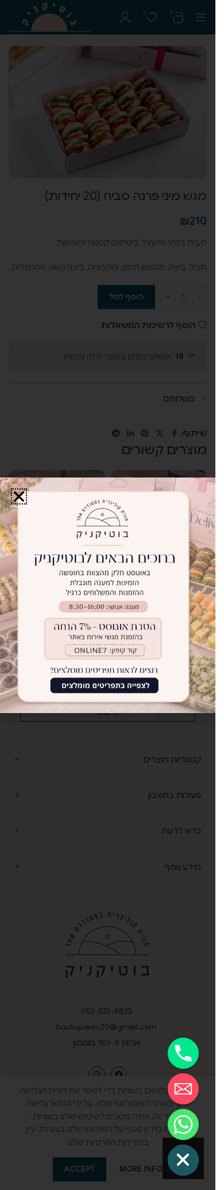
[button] (18, 496)
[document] (107, 595)
